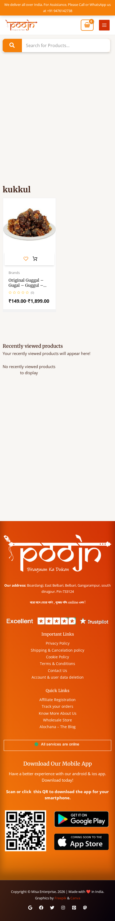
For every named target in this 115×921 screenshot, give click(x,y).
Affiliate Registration (57, 699)
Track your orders (57, 706)
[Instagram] (63, 907)
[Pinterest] (74, 907)
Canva (75, 898)
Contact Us (57, 670)
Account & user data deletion (58, 677)
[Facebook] (41, 907)
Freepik (60, 898)
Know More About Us (57, 713)
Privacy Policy (58, 643)
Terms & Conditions (57, 663)
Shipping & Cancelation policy (57, 650)
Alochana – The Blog (58, 726)
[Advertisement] (57, 126)
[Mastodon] (85, 907)
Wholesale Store (57, 720)
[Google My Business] (30, 907)
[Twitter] (52, 907)
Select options (35, 259)
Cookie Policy (57, 656)
